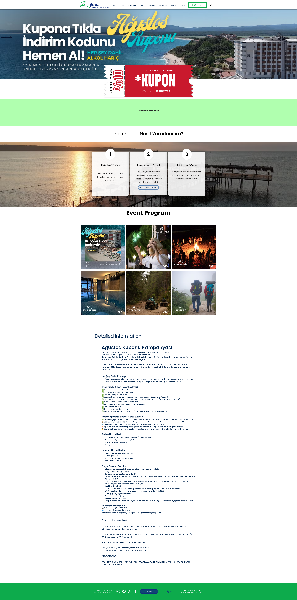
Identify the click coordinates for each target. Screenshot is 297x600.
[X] (129, 591)
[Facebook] (124, 591)
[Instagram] (118, 591)
